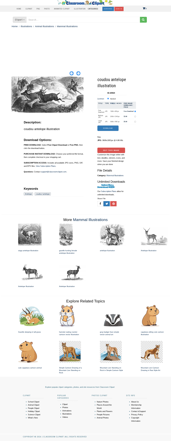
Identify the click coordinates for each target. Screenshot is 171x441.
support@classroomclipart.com (53, 172)
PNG (38, 9)
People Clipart (33, 408)
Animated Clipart (62, 9)
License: (100, 99)
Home (19, 9)
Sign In (119, 9)
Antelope (28, 194)
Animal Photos (103, 418)
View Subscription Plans (46, 166)
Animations (66, 411)
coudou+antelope (43, 194)
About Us (135, 402)
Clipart (29, 9)
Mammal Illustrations (67, 26)
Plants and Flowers (104, 411)
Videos (65, 417)
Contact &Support (138, 411)
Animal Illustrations (44, 26)
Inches (119, 103)
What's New (33, 418)
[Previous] (71, 73)
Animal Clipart (33, 405)
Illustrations (26, 26)
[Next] (78, 73)
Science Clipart (34, 414)
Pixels (112, 103)
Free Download (101, 111)
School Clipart (33, 402)
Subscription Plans (108, 191)
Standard (113, 99)
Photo (47, 9)
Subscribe (108, 9)
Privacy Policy (137, 414)
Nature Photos (103, 402)
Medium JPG (100, 116)
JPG (106, 111)
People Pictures (103, 414)
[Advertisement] (85, 47)
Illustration (80, 9)
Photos (65, 407)
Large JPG (100, 121)
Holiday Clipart (34, 411)
